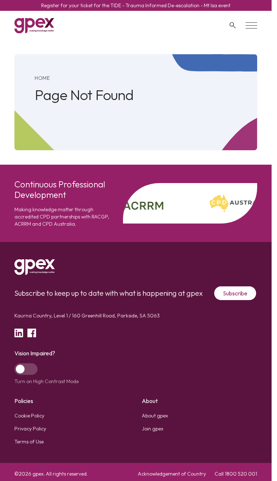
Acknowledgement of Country (172, 474)
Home (42, 78)
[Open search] (232, 25)
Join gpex (152, 428)
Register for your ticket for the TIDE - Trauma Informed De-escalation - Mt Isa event (135, 5)
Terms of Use (29, 441)
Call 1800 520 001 (236, 474)
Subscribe (235, 293)
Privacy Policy (30, 428)
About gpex (155, 415)
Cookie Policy (29, 415)
